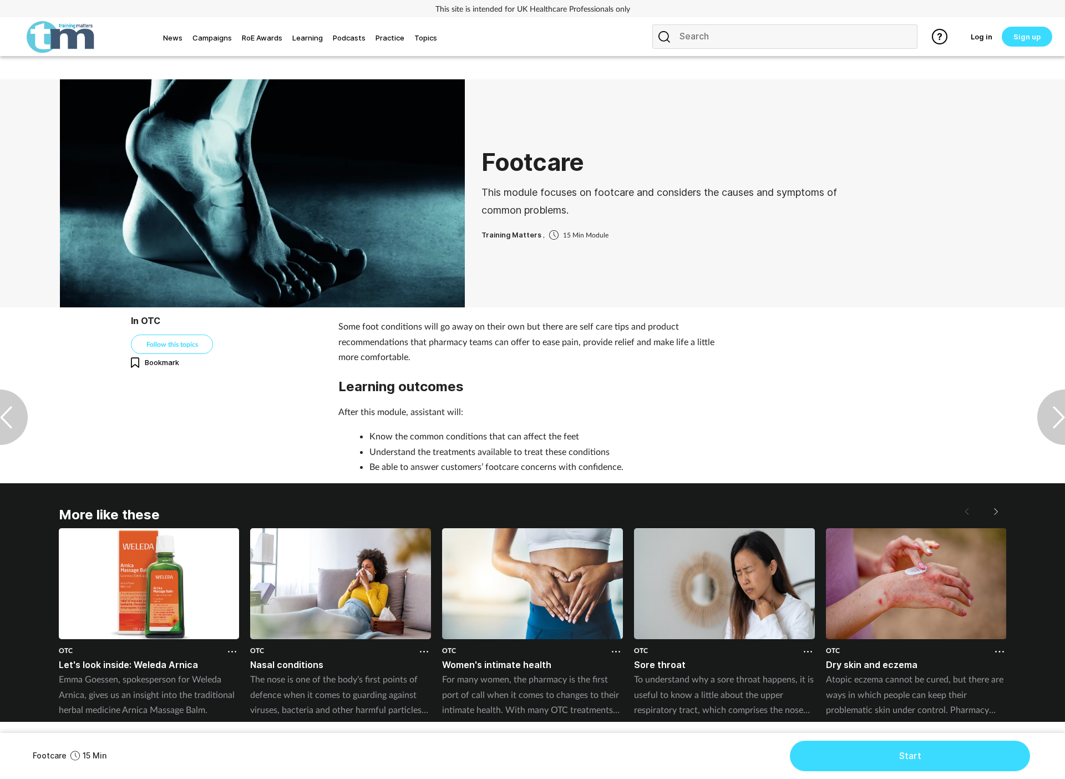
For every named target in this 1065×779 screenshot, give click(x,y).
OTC (66, 650)
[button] (995, 511)
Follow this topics (172, 344)
